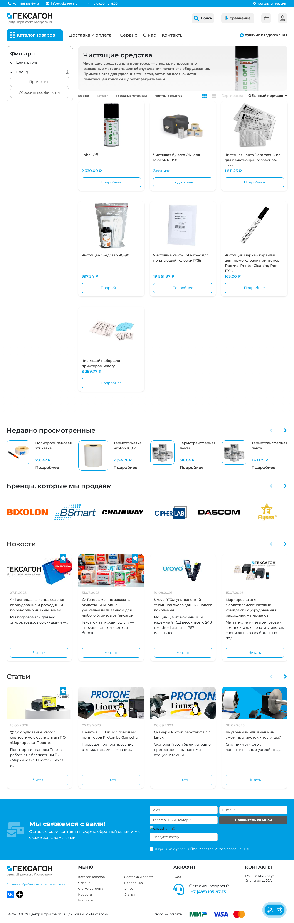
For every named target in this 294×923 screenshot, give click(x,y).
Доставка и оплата (90, 35)
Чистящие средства (168, 95)
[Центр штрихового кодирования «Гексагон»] (29, 18)
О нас (149, 35)
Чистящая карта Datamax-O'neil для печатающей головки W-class (253, 160)
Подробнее (111, 182)
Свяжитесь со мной (253, 820)
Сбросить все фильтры (39, 93)
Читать (39, 653)
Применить (39, 82)
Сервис (128, 35)
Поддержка (133, 883)
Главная (83, 95)
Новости (21, 544)
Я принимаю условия (202, 849)
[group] (39, 455)
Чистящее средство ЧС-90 (105, 255)
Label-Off (90, 155)
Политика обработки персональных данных (37, 884)
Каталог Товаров (91, 877)
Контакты (172, 35)
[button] (271, 430)
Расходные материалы (131, 95)
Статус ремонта (90, 889)
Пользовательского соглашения (219, 849)
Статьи (18, 676)
